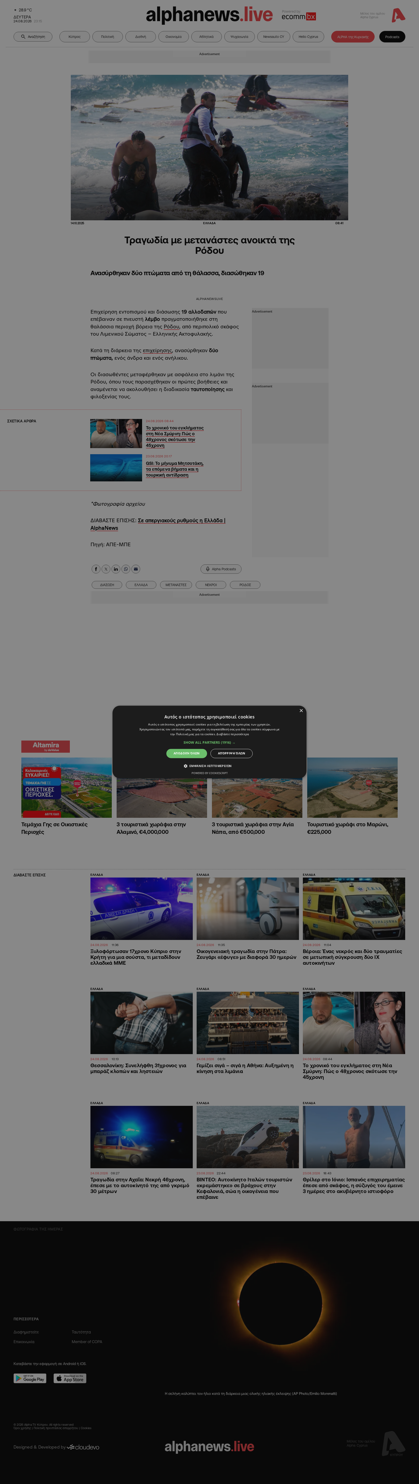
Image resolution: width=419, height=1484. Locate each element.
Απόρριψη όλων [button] (231, 753)
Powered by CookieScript (210, 773)
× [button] (301, 711)
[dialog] (209, 742)
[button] (209, 742)
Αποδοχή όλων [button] (187, 753)
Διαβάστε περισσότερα (233, 734)
